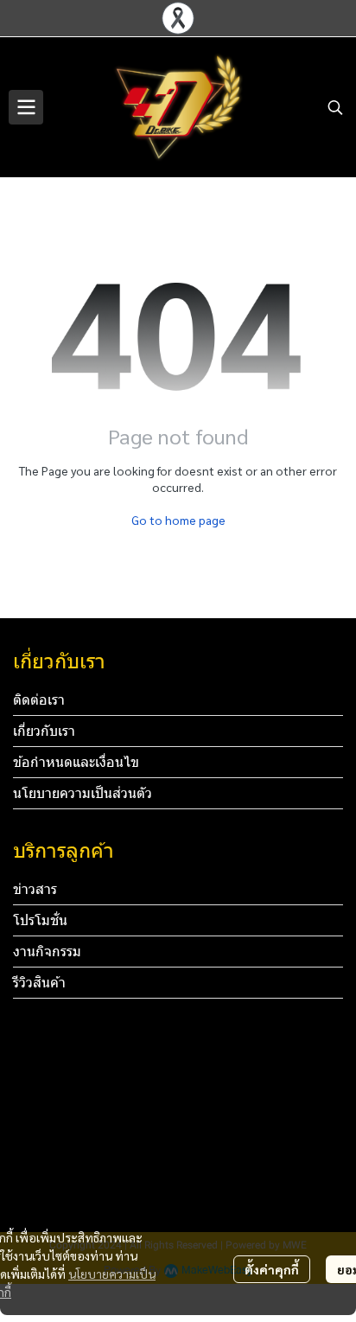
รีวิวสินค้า (39, 982)
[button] (335, 107)
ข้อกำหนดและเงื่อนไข (76, 762)
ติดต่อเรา (39, 700)
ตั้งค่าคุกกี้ (272, 1269)
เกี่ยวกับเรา (44, 731)
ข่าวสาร (35, 889)
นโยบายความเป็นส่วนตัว (82, 793)
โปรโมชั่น (40, 920)
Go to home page (178, 519)
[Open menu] (26, 107)
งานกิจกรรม (47, 951)
